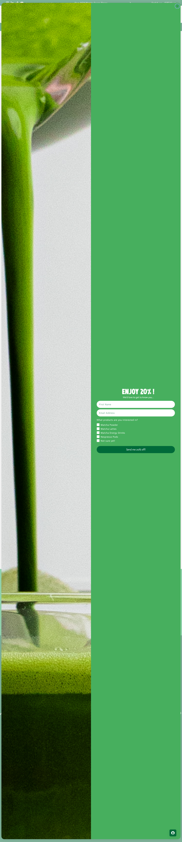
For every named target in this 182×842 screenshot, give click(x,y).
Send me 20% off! (135, 449)
